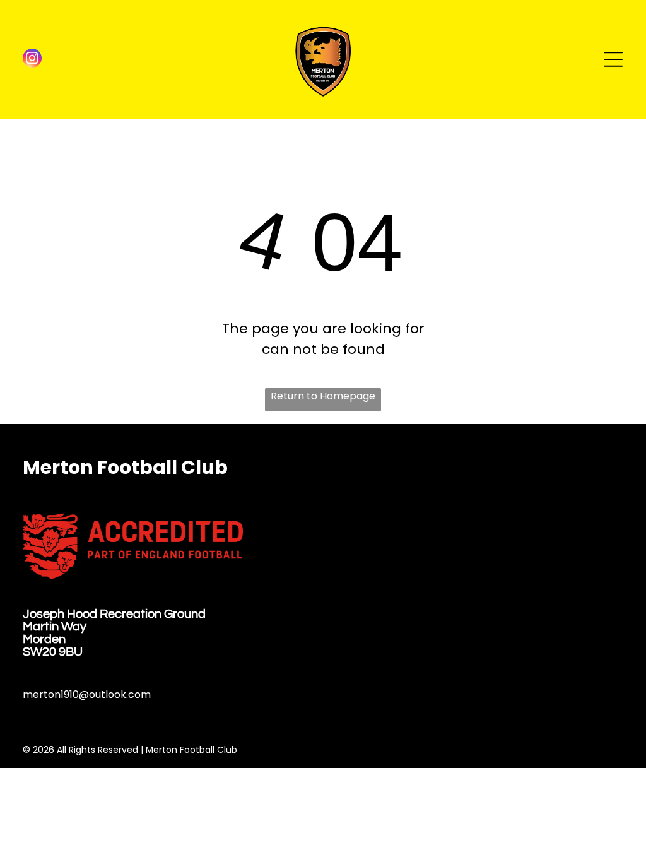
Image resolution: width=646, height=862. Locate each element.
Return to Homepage (323, 396)
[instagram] (32, 60)
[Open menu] (613, 59)
